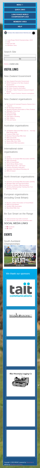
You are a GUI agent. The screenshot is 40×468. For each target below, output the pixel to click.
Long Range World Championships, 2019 (20, 40)
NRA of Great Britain (13, 162)
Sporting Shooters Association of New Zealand (21, 109)
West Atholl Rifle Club (13, 208)
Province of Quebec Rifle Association (18, 185)
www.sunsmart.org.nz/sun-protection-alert (19, 220)
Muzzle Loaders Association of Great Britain (20, 202)
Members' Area (20, 22)
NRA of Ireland (11, 171)
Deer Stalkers (11, 118)
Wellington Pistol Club (13, 111)
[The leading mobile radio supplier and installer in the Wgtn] (21, 292)
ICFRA (9, 157)
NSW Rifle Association (13, 139)
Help (20, 26)
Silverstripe (29, 462)
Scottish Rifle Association (14, 206)
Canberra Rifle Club (13, 134)
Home (6, 64)
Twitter (10, 228)
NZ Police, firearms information (16, 88)
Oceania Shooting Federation (16, 167)
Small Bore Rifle (11, 114)
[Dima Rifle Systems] (21, 353)
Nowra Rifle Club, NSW (14, 141)
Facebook (11, 227)
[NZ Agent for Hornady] (21, 323)
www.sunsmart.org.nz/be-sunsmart (17, 218)
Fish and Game (11, 120)
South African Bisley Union (15, 164)
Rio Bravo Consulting (16, 464)
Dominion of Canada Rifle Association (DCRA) (21, 158)
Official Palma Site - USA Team (16, 165)
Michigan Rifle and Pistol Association (18, 183)
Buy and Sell (11, 43)
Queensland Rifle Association (15, 143)
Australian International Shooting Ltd (18, 169)
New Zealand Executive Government (18, 81)
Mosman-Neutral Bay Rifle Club (16, 136)
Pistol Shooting (11, 113)
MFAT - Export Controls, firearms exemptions (20, 93)
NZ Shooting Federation (14, 107)
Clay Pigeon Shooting (13, 116)
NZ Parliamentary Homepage (15, 86)
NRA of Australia (11, 137)
